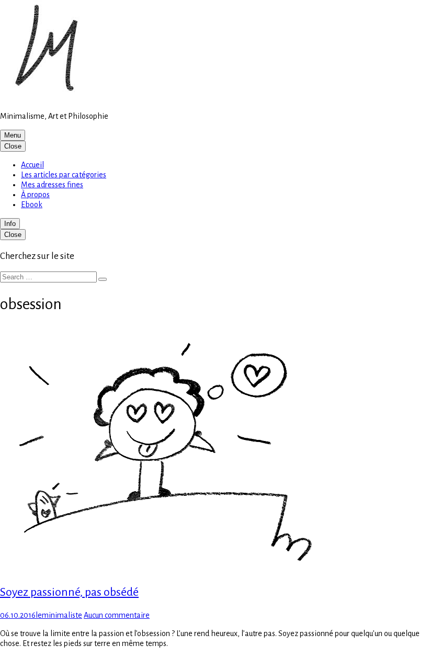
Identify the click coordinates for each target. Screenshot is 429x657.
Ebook (31, 204)
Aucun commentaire (117, 615)
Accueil (32, 165)
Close (12, 146)
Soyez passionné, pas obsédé (69, 592)
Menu (12, 135)
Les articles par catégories (63, 175)
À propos (35, 194)
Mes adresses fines (52, 184)
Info (10, 224)
